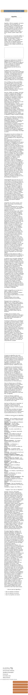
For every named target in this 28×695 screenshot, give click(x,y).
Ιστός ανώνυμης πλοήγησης (8, 670)
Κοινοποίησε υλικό (7, 675)
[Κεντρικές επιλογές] (2, 18)
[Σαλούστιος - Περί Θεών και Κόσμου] (20, 687)
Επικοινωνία (5, 674)
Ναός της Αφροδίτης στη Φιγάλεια (12, 591)
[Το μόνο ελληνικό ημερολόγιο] (20, 690)
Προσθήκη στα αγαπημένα (8, 672)
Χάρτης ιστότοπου (6, 677)
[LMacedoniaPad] (20, 682)
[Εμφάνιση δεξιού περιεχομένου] (26, 24)
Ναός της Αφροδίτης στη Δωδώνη (12, 593)
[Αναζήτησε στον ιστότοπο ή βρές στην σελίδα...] (2, 11)
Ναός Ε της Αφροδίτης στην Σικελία (13, 594)
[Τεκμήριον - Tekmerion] (20, 692)
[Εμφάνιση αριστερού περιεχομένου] (2, 24)
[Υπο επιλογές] (26, 18)
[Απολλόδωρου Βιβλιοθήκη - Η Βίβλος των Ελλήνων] (20, 684)
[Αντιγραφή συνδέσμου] (22, 17)
